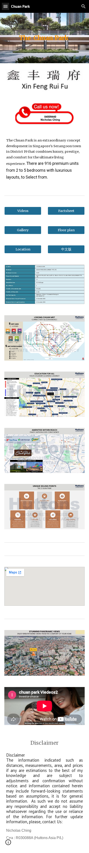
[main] (44, 38)
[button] (5, 6)
